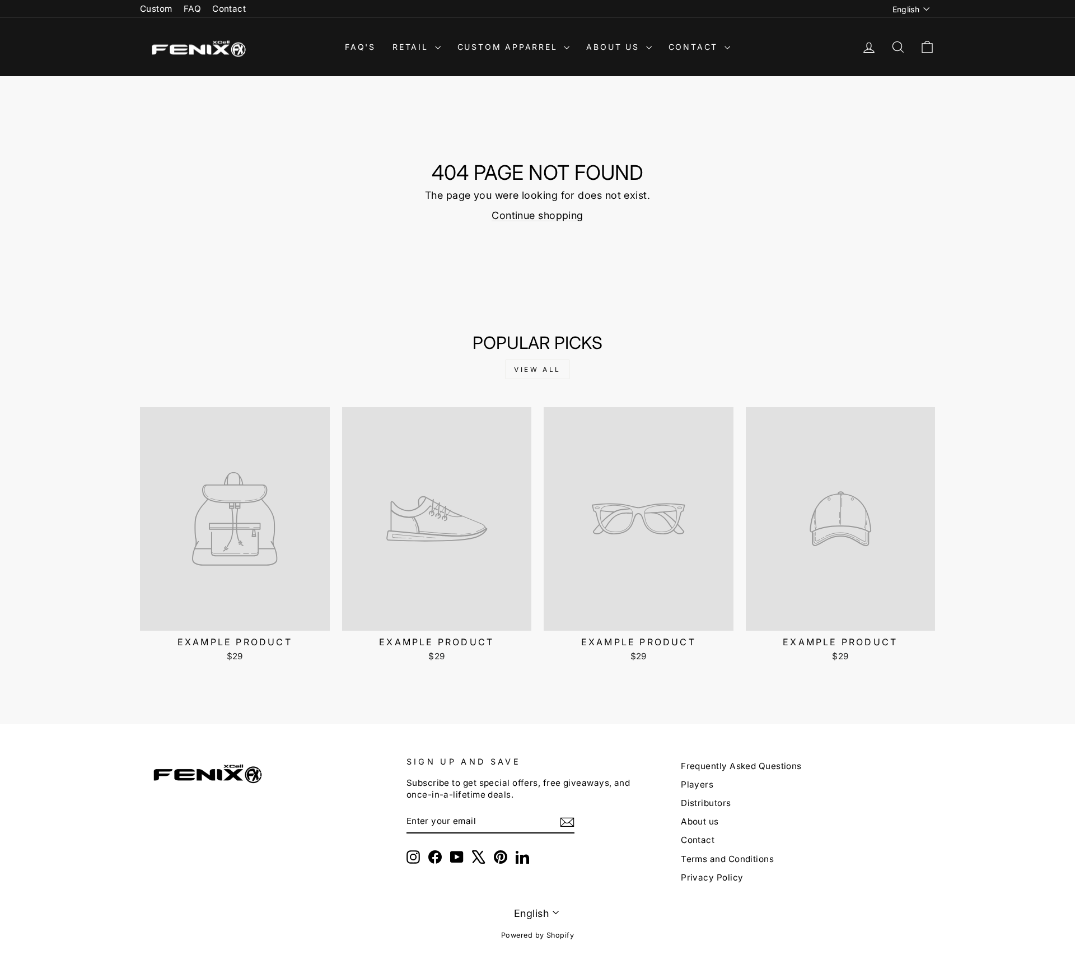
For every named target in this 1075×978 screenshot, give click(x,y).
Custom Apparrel (509, 47)
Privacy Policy (712, 877)
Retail (412, 47)
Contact (229, 8)
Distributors (706, 803)
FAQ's (360, 47)
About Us (614, 47)
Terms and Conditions (727, 859)
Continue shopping (537, 215)
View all (537, 369)
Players (697, 784)
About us (700, 821)
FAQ (192, 8)
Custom (156, 8)
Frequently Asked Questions (741, 766)
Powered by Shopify (537, 935)
